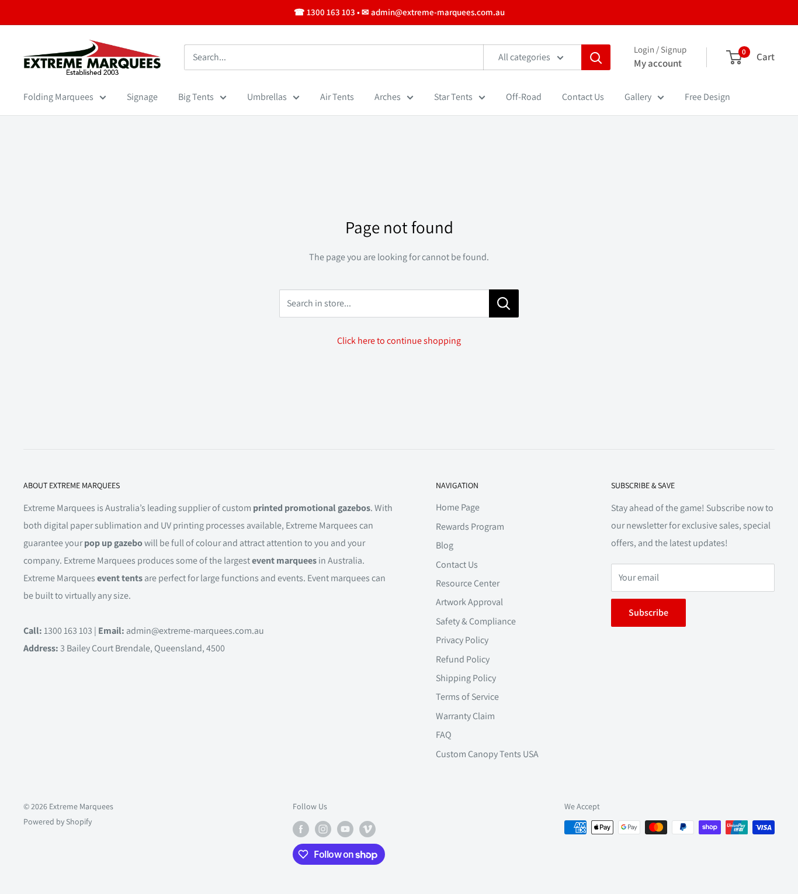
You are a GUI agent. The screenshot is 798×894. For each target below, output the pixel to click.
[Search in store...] (504, 303)
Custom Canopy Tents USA (487, 754)
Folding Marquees (58, 97)
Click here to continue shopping (399, 340)
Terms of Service (467, 697)
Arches (387, 97)
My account (658, 63)
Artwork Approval (469, 602)
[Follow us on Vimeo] (367, 828)
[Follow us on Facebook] (301, 828)
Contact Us (583, 97)
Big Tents (196, 97)
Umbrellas (267, 97)
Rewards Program (470, 526)
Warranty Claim (465, 716)
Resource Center (467, 583)
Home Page (458, 507)
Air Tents (337, 97)
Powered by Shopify (57, 821)
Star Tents (453, 97)
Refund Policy (463, 659)
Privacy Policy (462, 640)
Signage (142, 97)
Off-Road (524, 97)
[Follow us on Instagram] (323, 828)
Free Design (707, 97)
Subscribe (648, 612)
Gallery (637, 97)
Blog (444, 545)
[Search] (595, 57)
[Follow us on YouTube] (345, 828)
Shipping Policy (466, 678)
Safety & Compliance (476, 621)
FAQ (444, 735)
